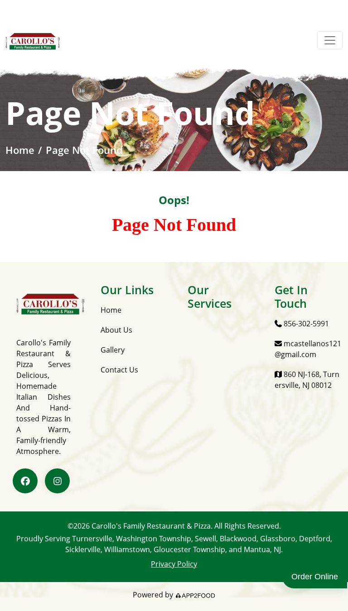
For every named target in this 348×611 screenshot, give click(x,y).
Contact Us (119, 370)
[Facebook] (25, 480)
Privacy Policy (174, 564)
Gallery (113, 350)
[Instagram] (57, 480)
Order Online (314, 576)
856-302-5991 (305, 324)
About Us (116, 330)
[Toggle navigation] (330, 40)
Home (19, 150)
